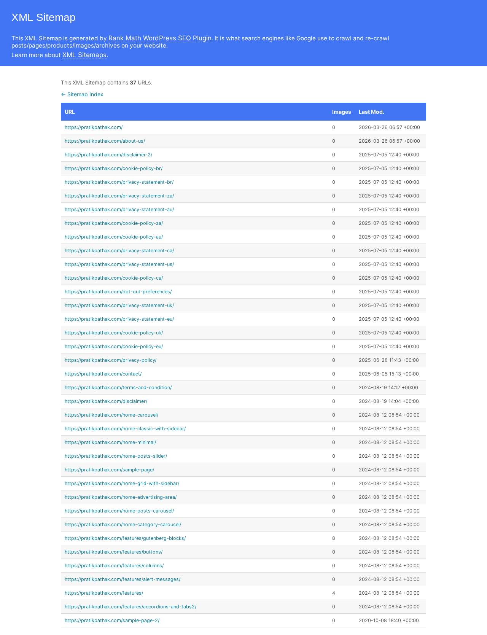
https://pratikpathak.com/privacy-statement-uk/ (119, 305)
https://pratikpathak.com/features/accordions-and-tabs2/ (130, 607)
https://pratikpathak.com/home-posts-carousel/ (119, 511)
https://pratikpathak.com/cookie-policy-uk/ (114, 333)
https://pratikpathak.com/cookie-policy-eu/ (114, 346)
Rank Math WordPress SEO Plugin (160, 38)
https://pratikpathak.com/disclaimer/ (106, 401)
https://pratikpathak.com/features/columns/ (114, 565)
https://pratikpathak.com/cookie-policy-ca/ (114, 278)
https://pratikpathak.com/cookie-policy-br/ (113, 168)
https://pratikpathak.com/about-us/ (105, 141)
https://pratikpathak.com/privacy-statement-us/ (119, 264)
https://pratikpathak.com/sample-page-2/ (112, 620)
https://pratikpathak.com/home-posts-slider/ (116, 456)
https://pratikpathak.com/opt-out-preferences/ (118, 291)
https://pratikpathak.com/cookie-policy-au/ (114, 237)
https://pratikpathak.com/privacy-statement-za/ (119, 196)
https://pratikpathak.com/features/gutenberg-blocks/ (125, 538)
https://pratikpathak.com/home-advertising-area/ (121, 497)
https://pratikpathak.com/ (94, 127)
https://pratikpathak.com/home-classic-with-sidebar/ (125, 428)
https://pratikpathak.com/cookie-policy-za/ (114, 223)
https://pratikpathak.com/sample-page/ (109, 470)
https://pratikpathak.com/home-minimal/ (110, 442)
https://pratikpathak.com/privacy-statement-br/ (119, 182)
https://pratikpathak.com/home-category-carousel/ (123, 524)
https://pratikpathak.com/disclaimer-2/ (108, 155)
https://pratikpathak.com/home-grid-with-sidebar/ (122, 483)
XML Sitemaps (84, 55)
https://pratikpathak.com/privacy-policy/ (110, 360)
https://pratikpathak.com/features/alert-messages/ (122, 579)
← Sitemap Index (82, 94)
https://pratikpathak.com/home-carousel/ (111, 415)
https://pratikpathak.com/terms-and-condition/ (118, 387)
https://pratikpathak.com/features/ (104, 593)
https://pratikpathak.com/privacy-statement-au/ (119, 209)
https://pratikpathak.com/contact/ (103, 374)
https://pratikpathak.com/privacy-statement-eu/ (119, 319)
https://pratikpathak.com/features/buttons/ (113, 552)
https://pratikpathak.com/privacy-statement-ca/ (119, 250)
